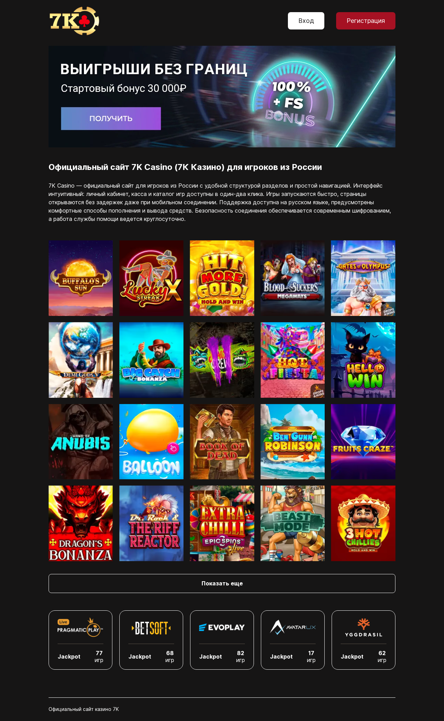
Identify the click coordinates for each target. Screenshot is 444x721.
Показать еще (222, 583)
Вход (306, 20)
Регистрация (366, 20)
